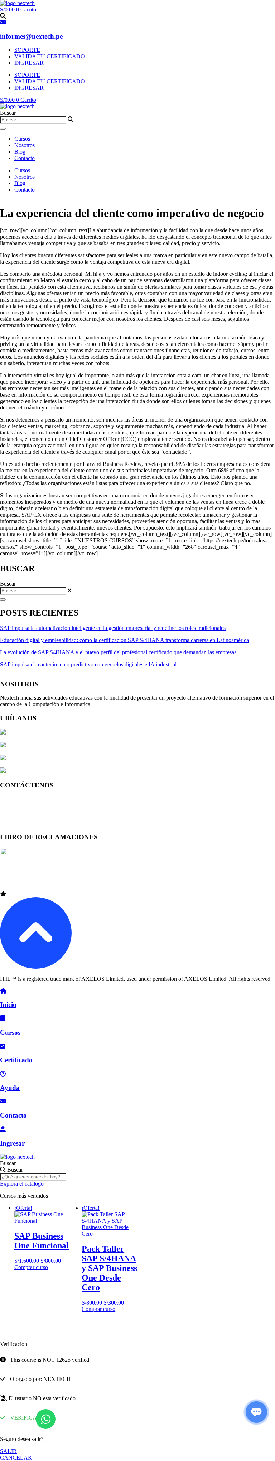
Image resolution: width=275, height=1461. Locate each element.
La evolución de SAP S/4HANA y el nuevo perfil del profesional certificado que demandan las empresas (118, 652)
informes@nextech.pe (31, 36)
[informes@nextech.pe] (3, 22)
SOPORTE (27, 50)
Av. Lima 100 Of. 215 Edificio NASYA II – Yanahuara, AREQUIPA (85, 758)
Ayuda (10, 1088)
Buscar (8, 1163)
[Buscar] (3, 129)
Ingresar (12, 1143)
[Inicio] (3, 991)
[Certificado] (2, 1046)
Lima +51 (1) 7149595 (26, 799)
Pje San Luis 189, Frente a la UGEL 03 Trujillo (60, 771)
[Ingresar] (3, 1129)
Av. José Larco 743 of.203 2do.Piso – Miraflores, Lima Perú (75, 733)
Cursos (22, 139)
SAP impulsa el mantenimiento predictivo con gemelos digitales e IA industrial (88, 664)
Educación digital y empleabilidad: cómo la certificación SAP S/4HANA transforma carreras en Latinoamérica (124, 640)
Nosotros (24, 145)
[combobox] (33, 120)
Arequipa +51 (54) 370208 (30, 811)
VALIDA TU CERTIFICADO (49, 56)
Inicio (8, 1004)
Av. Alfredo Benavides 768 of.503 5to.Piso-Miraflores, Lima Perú (81, 745)
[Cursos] (2, 1018)
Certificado (16, 1060)
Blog (19, 152)
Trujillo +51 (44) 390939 (28, 823)
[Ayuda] (3, 1074)
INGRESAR (29, 63)
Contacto (24, 158)
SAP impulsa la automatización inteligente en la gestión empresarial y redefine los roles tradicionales (113, 628)
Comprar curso (31, 1267)
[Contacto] (3, 1101)
